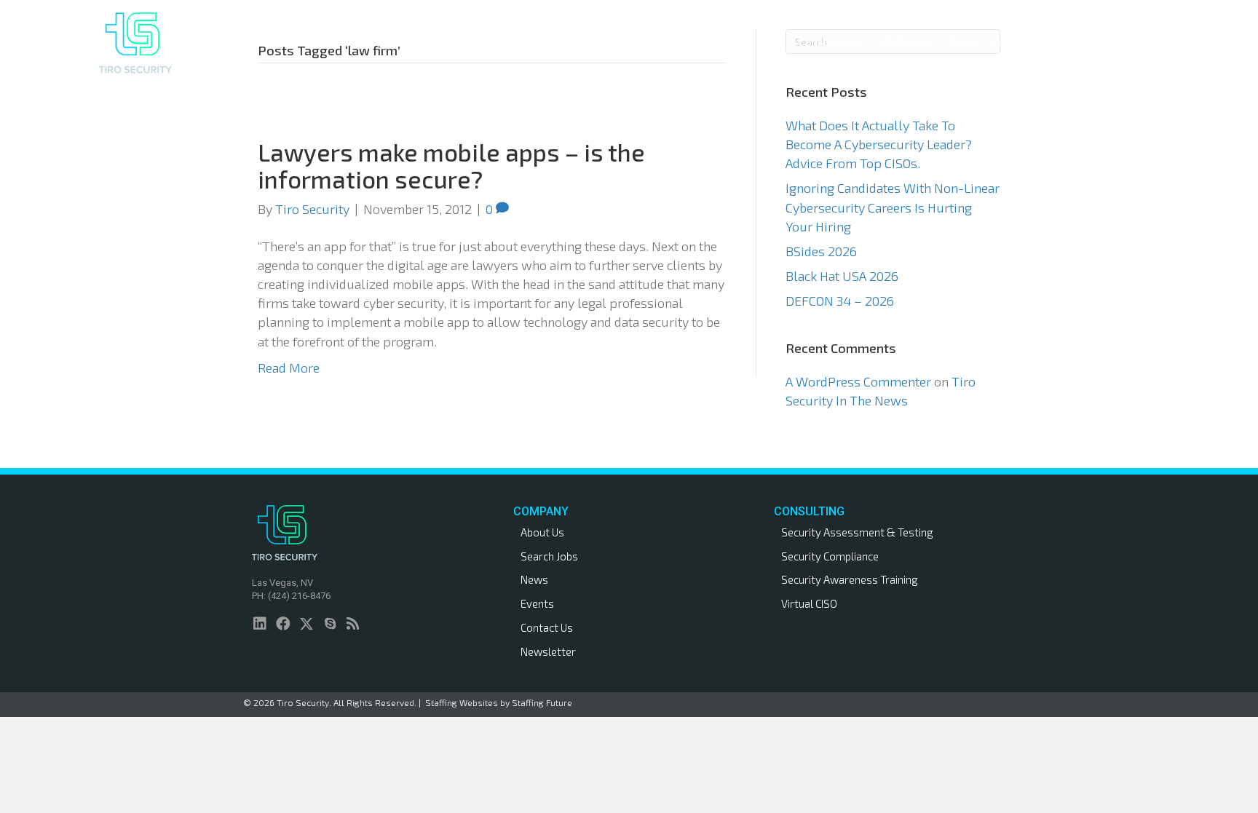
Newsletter (548, 651)
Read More (289, 368)
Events (537, 603)
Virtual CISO (809, 603)
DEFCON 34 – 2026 (840, 301)
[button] (857, 42)
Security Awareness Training (849, 579)
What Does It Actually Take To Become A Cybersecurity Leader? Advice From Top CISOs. (879, 144)
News (534, 579)
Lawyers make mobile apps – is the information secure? (451, 165)
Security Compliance (830, 556)
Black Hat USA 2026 (842, 276)
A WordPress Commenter (858, 381)
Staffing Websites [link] (461, 702)
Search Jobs (549, 556)
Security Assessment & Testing (857, 532)
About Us (542, 532)
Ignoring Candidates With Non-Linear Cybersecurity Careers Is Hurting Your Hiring (893, 207)
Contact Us (547, 627)
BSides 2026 (821, 251)
